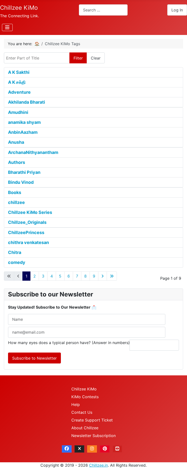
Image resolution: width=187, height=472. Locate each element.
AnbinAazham (22, 132)
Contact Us (81, 412)
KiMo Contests (85, 396)
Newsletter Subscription (93, 435)
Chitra (14, 252)
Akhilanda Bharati (26, 102)
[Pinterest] (105, 449)
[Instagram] (92, 449)
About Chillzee (84, 427)
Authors (16, 162)
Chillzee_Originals (27, 222)
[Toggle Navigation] (7, 27)
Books (14, 192)
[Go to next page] (102, 276)
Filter (78, 58)
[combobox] (103, 9)
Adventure (19, 92)
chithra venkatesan (28, 242)
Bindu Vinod (21, 182)
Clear (96, 58)
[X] (79, 449)
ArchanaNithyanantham (33, 152)
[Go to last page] (112, 276)
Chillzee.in (98, 465)
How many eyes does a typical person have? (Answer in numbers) (69, 342)
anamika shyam (24, 122)
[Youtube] (117, 449)
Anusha (16, 142)
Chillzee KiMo (84, 389)
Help (75, 404)
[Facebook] (67, 449)
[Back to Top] (178, 463)
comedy (16, 262)
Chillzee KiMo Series (30, 212)
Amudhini (18, 112)
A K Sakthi (18, 72)
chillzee (16, 202)
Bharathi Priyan (24, 172)
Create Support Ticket (92, 420)
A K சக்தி (17, 82)
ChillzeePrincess (26, 232)
